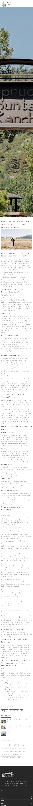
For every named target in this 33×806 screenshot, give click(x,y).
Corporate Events (14, 754)
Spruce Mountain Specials (15, 751)
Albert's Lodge (5, 748)
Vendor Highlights (14, 745)
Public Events (5, 751)
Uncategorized (5, 745)
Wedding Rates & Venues (6, 795)
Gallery (2, 798)
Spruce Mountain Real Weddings (8, 757)
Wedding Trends (5, 754)
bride (24, 751)
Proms (19, 757)
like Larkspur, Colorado (20, 462)
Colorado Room (13, 748)
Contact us (3, 803)
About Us (3, 800)
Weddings (19, 227)
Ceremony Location (23, 748)
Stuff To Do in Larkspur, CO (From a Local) (16, 695)
